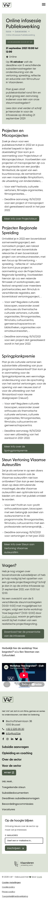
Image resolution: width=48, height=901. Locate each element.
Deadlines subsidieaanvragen (20, 798)
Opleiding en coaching (17, 753)
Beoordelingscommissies (17, 804)
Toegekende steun (13, 787)
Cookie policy (8, 887)
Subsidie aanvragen (15, 747)
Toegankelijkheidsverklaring (15, 896)
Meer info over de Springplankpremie (15, 448)
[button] (43, 4)
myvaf (7, 772)
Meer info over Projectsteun (20, 218)
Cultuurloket (9, 616)
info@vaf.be (13, 733)
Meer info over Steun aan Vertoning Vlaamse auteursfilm (19, 548)
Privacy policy (8, 891)
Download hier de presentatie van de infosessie (22, 634)
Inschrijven (13, 848)
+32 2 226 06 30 (15, 729)
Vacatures (8, 809)
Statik (39, 877)
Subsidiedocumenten (15, 793)
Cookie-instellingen (11, 882)
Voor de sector (11, 765)
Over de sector (12, 759)
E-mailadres (11, 835)
